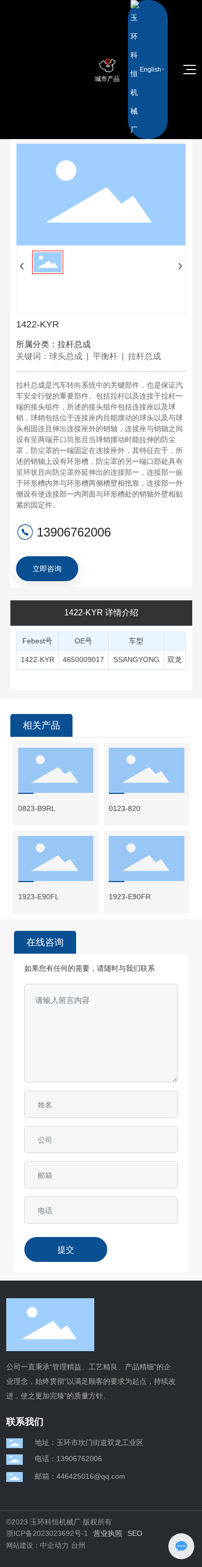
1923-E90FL (38, 896)
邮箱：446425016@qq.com (80, 1476)
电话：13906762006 (68, 1458)
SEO (134, 1533)
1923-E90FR (130, 896)
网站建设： (23, 1545)
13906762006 (74, 532)
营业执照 (107, 1533)
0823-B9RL (36, 808)
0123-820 (124, 808)
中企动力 (54, 1545)
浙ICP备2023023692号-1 (47, 1533)
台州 (78, 1545)
